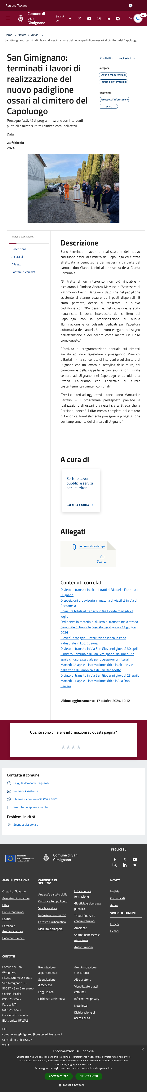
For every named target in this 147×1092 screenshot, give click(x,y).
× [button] (142, 1049)
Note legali (81, 1005)
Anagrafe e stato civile (52, 894)
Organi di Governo (14, 891)
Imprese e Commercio (52, 915)
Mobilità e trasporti (50, 928)
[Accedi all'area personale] (130, 5)
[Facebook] (68, 18)
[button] (73, 1085)
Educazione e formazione (82, 894)
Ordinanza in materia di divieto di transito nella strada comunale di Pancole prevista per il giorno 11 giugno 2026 (99, 627)
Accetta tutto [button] (58, 1076)
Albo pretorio (82, 979)
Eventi (114, 931)
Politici (6, 919)
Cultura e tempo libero (52, 901)
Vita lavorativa (47, 908)
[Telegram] (116, 18)
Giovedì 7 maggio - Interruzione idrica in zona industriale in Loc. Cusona (93, 640)
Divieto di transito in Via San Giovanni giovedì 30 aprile (99, 648)
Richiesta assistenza (51, 998)
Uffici (5, 905)
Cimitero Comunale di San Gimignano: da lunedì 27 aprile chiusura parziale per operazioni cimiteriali (97, 656)
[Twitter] (78, 18)
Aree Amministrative (15, 898)
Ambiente (80, 928)
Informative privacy (87, 998)
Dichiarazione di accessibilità (84, 1015)
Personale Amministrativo (12, 928)
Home (8, 35)
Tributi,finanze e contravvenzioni (84, 918)
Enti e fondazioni (13, 912)
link (110, 1068)
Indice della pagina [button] (22, 236)
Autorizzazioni (83, 947)
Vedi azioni (125, 58)
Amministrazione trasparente (85, 970)
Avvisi (35, 35)
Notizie (114, 891)
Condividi (105, 58)
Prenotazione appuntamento (47, 970)
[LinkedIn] (107, 18)
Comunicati (117, 898)
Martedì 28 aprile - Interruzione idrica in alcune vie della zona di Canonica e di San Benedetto (96, 667)
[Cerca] (139, 18)
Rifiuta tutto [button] (89, 1076)
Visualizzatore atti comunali (86, 989)
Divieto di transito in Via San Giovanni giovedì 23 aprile (99, 675)
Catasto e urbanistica (52, 922)
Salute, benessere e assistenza (87, 937)
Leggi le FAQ (46, 991)
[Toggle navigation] (7, 18)
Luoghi (114, 924)
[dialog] (73, 1069)
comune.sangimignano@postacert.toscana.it (32, 1034)
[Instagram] (97, 18)
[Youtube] (87, 18)
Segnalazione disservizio (47, 982)
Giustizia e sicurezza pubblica (87, 906)
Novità (22, 35)
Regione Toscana (16, 5)
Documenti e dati (13, 938)
